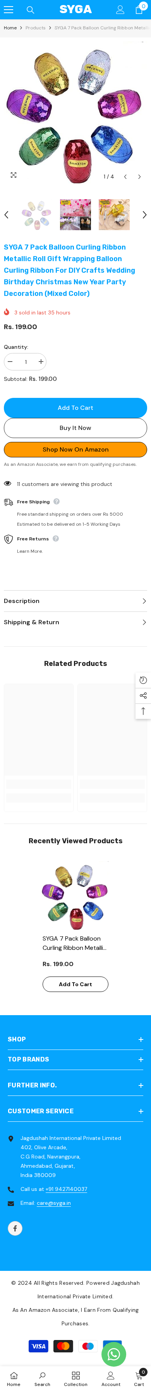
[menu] (8, 9)
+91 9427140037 (66, 1188)
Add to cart (75, 408)
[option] (75, 112)
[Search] (30, 10)
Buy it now (75, 428)
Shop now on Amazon (76, 449)
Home (10, 28)
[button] (125, 176)
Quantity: (16, 346)
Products (36, 28)
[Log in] (120, 9)
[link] (38, 784)
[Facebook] (15, 1228)
